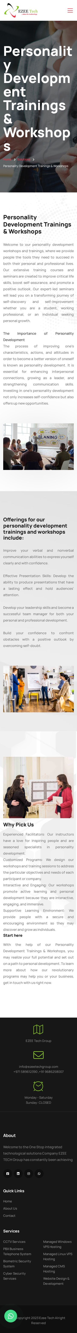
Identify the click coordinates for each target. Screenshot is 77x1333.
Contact (9, 1215)
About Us (10, 1208)
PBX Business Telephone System (17, 1251)
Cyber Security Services (14, 1276)
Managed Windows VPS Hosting (57, 1244)
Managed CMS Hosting (54, 1269)
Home (7, 159)
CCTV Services (14, 1241)
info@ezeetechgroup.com (38, 1066)
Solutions (23, 159)
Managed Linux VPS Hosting (57, 1256)
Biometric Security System (17, 1263)
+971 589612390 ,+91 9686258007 (38, 1071)
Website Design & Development (56, 1281)
